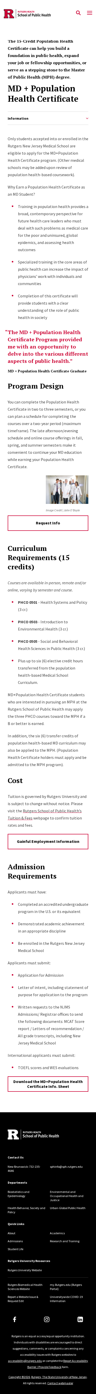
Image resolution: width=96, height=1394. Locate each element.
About (11, 1233)
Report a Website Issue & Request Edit (23, 1299)
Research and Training (64, 1241)
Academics (57, 1233)
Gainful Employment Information (48, 841)
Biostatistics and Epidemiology (18, 1194)
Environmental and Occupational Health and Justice (66, 1196)
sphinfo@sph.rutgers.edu (66, 1167)
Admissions (15, 1241)
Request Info (48, 522)
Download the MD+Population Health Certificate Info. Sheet (48, 1084)
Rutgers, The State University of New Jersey (59, 1377)
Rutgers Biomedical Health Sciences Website (25, 1287)
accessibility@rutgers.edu (25, 1361)
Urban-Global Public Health (68, 1208)
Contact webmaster (60, 1383)
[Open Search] (78, 13)
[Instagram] (46, 1319)
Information (18, 118)
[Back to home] (42, 1135)
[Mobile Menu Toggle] (89, 13)
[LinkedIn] (80, 1319)
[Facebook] (14, 1319)
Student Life (15, 1249)
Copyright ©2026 (19, 1377)
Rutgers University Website (25, 1270)
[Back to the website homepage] (27, 13)
